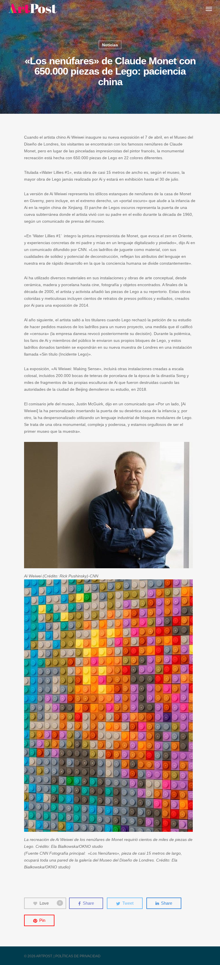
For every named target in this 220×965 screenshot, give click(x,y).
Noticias (110, 45)
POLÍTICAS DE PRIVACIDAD (78, 956)
